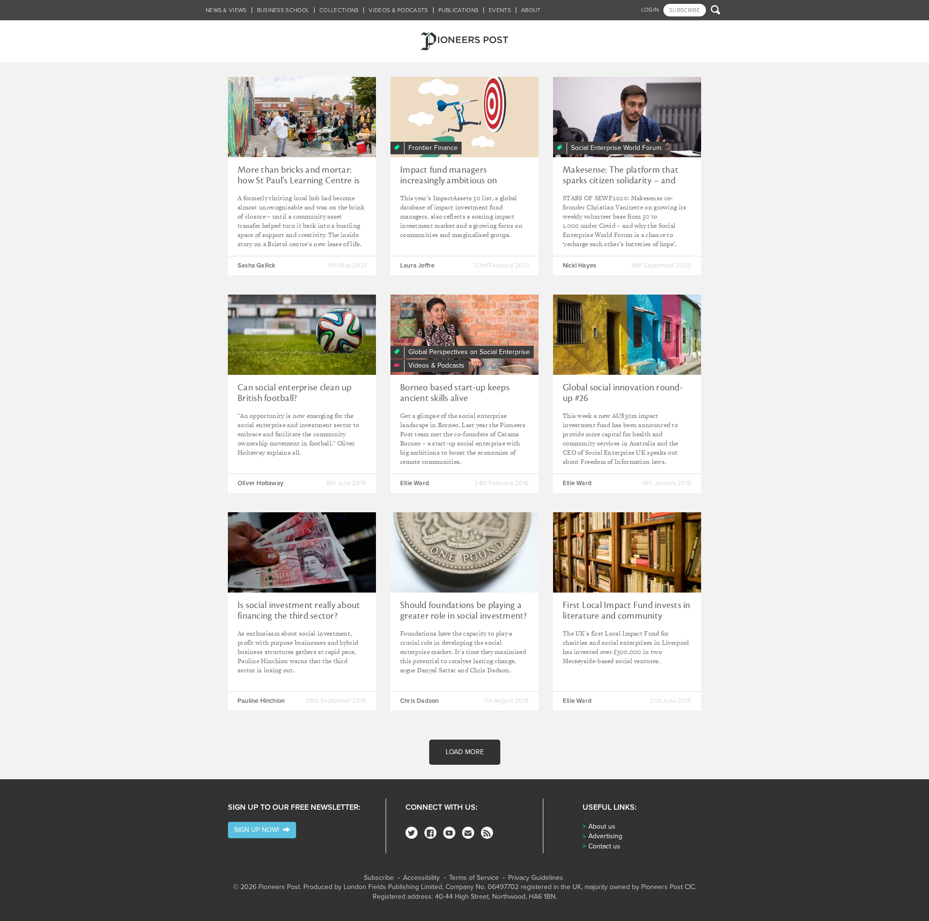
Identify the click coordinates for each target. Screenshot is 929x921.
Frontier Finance (433, 148)
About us (601, 826)
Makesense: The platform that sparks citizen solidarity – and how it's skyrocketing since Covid (625, 180)
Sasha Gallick (257, 265)
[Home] (464, 41)
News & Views (226, 10)
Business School (283, 10)
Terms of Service (474, 878)
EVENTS (500, 10)
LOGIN (650, 9)
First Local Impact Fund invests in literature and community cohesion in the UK (626, 615)
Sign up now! (258, 830)
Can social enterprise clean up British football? (295, 393)
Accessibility (421, 878)
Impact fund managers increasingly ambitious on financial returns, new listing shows (453, 186)
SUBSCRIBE (684, 10)
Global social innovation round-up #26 (623, 393)
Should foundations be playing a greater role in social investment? (463, 610)
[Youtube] (449, 833)
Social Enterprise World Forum (616, 148)
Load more (465, 752)
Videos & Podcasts (398, 10)
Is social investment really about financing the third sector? (299, 610)
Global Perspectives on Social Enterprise (469, 352)
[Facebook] (430, 833)
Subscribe (379, 878)
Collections (339, 10)
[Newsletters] (468, 833)
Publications (458, 10)
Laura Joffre (417, 265)
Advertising (605, 836)
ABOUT (531, 10)
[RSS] (487, 833)
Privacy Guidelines (535, 878)
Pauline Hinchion (261, 701)
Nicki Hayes (579, 265)
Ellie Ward (414, 483)
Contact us (604, 846)
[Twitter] (411, 833)
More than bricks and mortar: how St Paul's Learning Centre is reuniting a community (299, 180)
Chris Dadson (419, 701)
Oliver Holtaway (261, 483)
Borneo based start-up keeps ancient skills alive (454, 393)
